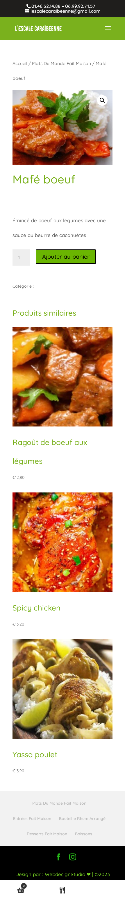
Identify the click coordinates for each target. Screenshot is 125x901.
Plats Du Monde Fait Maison (61, 63)
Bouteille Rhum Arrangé (82, 818)
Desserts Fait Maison (47, 833)
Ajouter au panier (66, 256)
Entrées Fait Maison (32, 818)
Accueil (19, 63)
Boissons (83, 833)
